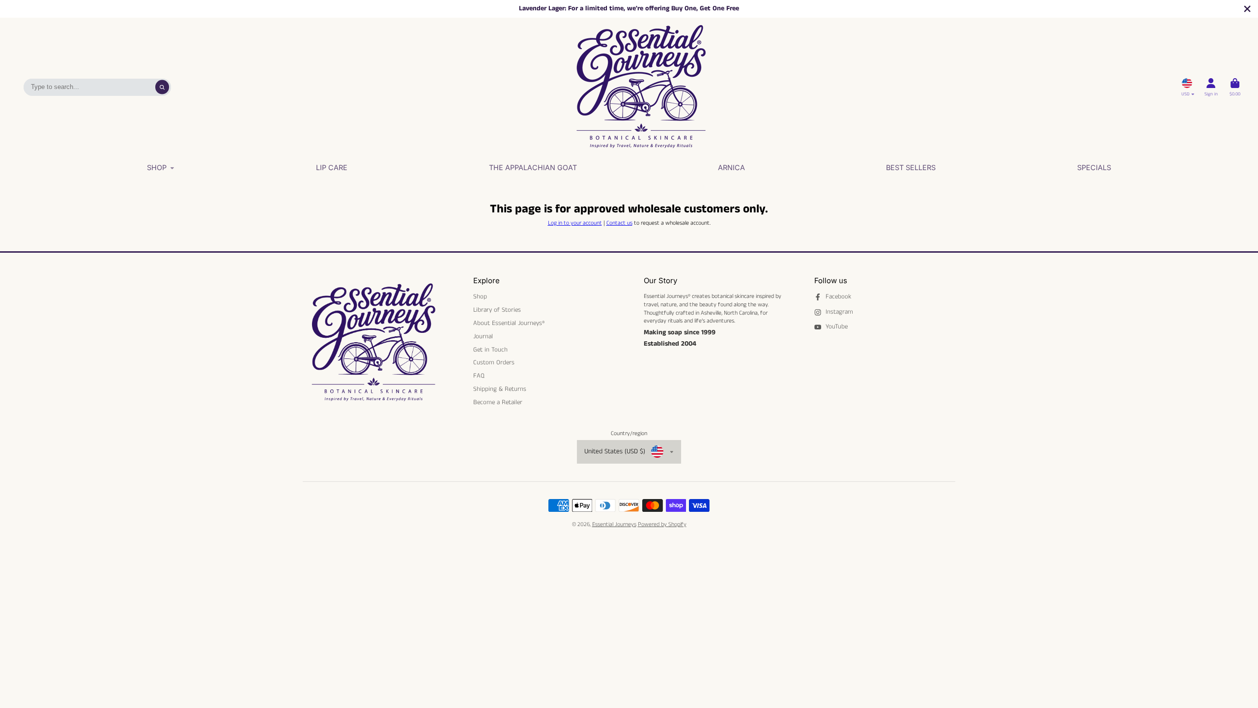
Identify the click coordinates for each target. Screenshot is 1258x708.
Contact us (619, 223)
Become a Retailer (497, 402)
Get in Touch (490, 350)
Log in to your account (575, 223)
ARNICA (731, 167)
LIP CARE (331, 167)
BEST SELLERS (911, 167)
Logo (640, 87)
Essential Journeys (614, 524)
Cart (1234, 87)
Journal (483, 336)
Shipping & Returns (499, 389)
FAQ (479, 376)
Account (1211, 87)
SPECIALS (1094, 167)
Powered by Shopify (662, 524)
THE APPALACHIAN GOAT (533, 167)
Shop (157, 167)
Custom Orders (494, 362)
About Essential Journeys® (508, 323)
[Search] (162, 87)
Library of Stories (497, 310)
